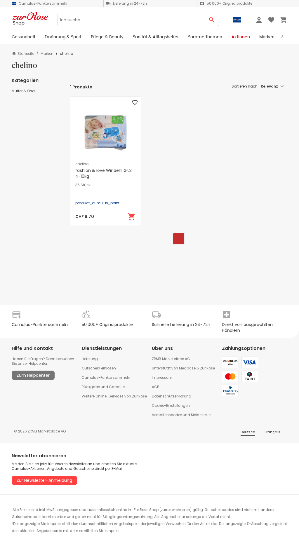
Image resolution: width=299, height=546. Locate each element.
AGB (155, 386)
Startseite (26, 53)
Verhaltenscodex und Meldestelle (181, 414)
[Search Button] (212, 20)
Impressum (162, 377)
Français (272, 432)
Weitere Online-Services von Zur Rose (114, 396)
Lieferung (90, 358)
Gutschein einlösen (99, 368)
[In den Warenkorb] (132, 216)
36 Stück (83, 185)
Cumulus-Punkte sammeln (106, 377)
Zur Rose (207, 368)
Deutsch (248, 432)
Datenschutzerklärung (171, 396)
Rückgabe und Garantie (103, 386)
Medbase (187, 368)
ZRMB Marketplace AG (171, 358)
